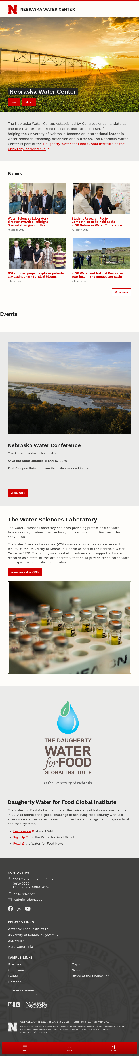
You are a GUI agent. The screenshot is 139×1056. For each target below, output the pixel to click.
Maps (76, 964)
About (29, 102)
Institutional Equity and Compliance (36, 1029)
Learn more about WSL (25, 571)
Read (17, 843)
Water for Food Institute (26, 929)
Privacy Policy (86, 1029)
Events (13, 976)
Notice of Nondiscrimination (65, 1029)
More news (121, 292)
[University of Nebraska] (37, 1005)
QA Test (99, 1026)
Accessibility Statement (114, 1026)
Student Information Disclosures (34, 1032)
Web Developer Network (83, 1026)
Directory (15, 964)
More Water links (21, 946)
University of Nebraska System (31, 935)
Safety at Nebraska (101, 1029)
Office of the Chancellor (90, 976)
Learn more (18, 492)
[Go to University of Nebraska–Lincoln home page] (12, 9)
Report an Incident (22, 990)
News (14, 102)
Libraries (14, 982)
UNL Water (16, 941)
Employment (17, 970)
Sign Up (19, 837)
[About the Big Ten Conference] (14, 1004)
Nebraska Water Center (47, 9)
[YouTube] (28, 908)
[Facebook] (10, 908)
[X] (19, 908)
